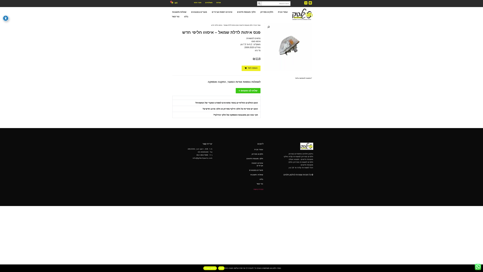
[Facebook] (310, 3)
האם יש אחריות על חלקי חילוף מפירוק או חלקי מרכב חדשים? (230, 109)
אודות (218, 3)
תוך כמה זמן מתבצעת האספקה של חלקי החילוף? (235, 115)
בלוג (186, 16)
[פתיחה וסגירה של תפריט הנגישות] (6, 18)
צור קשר (175, 16)
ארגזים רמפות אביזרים (222, 12)
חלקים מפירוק (266, 12)
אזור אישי (197, 3)
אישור (221, 268)
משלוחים (208, 3)
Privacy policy (210, 268)
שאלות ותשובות (179, 12)
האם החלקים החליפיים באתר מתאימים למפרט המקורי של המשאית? (226, 103)
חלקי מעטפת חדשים (246, 12)
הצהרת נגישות (258, 189)
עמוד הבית (283, 12)
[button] (268, 27)
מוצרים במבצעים (199, 12)
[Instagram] (306, 3)
